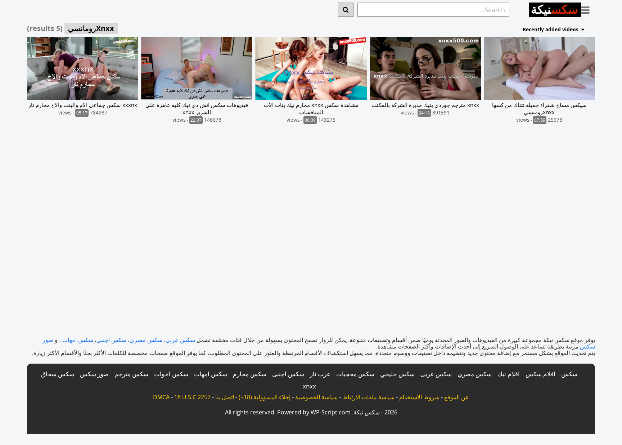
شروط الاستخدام (419, 397)
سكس (569, 374)
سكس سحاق (57, 374)
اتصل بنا (224, 397)
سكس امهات (77, 340)
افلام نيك (508, 374)
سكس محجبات (355, 374)
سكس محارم (249, 374)
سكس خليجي (397, 374)
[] (346, 10)
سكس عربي (180, 340)
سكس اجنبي (111, 340)
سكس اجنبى (288, 374)
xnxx (309, 386)
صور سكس (94, 374)
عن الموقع (456, 397)
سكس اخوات (171, 374)
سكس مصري (146, 340)
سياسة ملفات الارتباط (368, 397)
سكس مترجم (131, 374)
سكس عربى (436, 374)
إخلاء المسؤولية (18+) (264, 397)
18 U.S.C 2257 (192, 397)
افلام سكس (540, 374)
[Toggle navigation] (588, 8)
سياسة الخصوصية (316, 397)
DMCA (161, 397)
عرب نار (320, 374)
